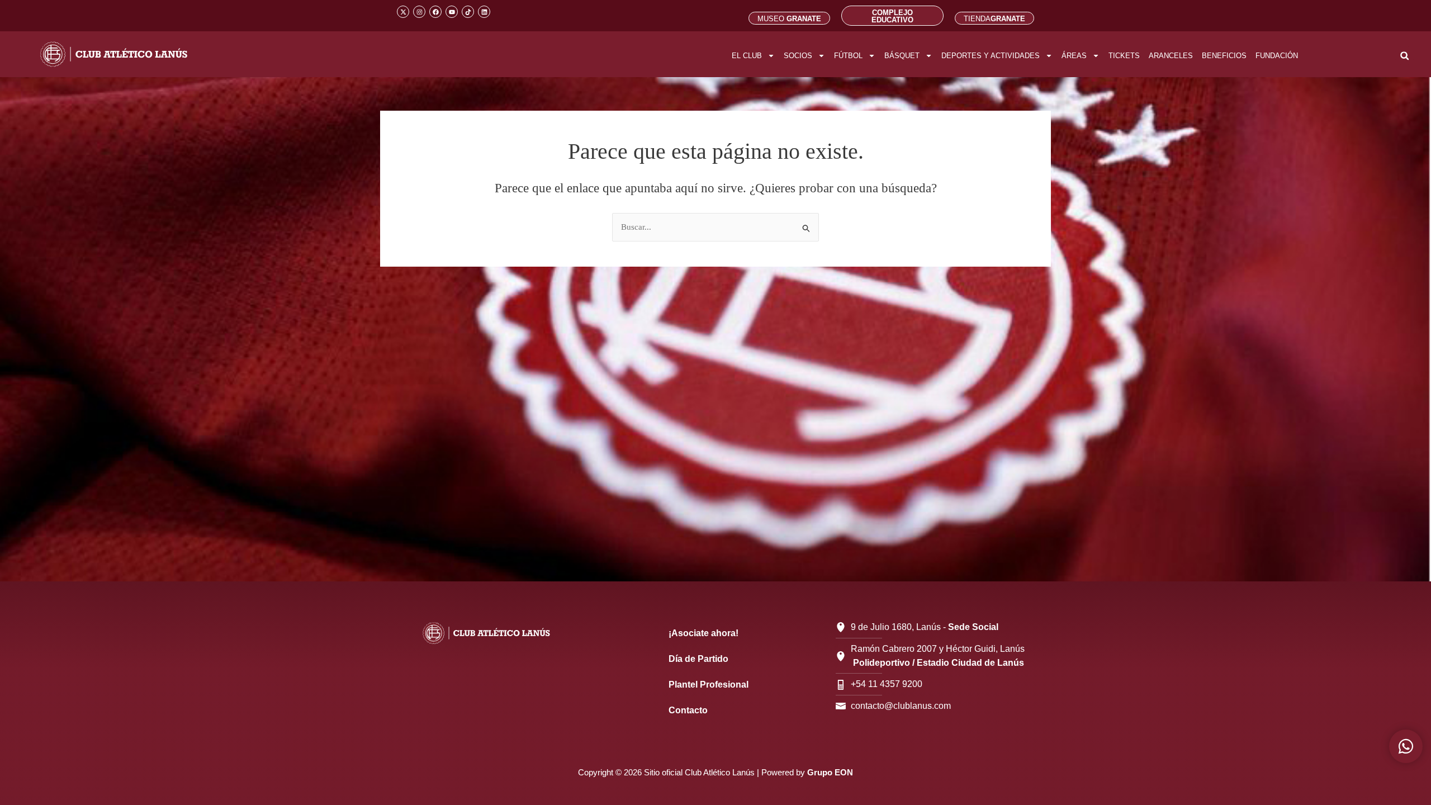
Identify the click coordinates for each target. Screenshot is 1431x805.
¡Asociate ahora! (703, 633)
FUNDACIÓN (1276, 55)
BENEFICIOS (1224, 55)
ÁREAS (1074, 55)
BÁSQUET (902, 55)
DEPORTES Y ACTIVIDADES (990, 55)
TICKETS (1124, 55)
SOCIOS (798, 55)
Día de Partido (698, 659)
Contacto (688, 710)
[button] (1404, 55)
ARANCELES (1171, 55)
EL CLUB (747, 55)
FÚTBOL (848, 55)
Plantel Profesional (708, 684)
